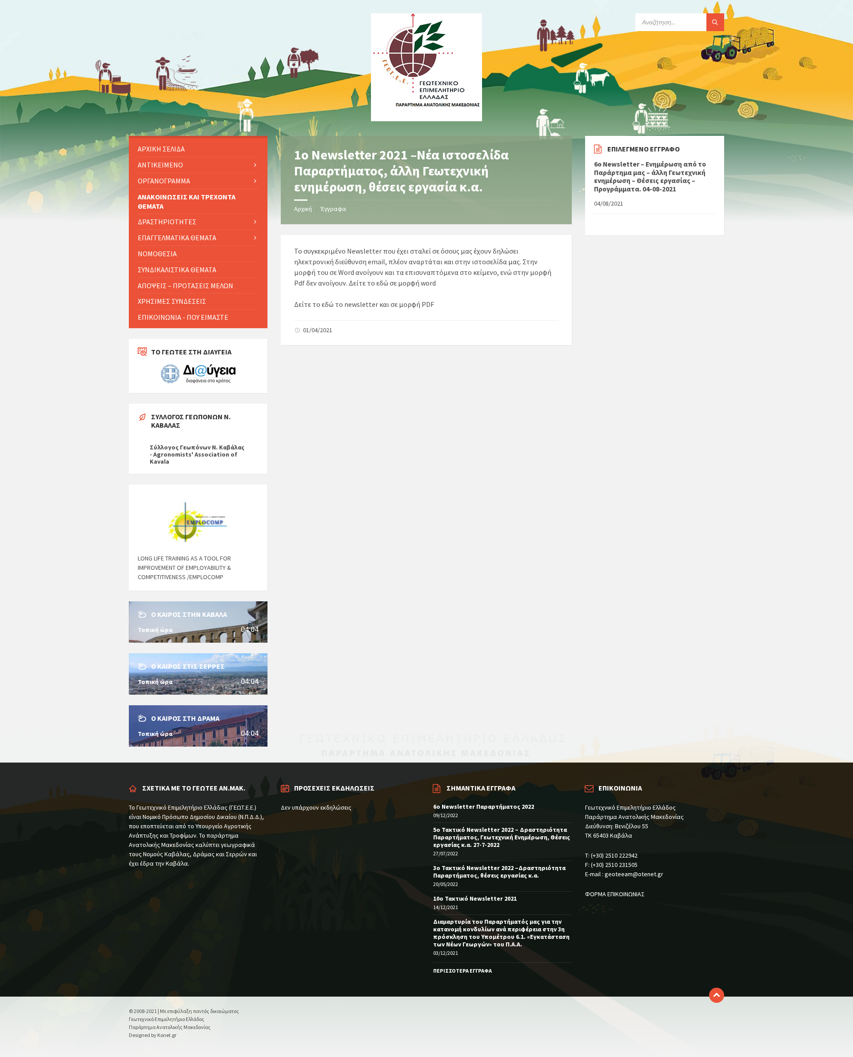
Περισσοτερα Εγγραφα (462, 970)
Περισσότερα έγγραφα (623, 222)
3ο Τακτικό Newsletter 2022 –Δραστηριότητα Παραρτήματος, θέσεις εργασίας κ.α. (499, 871)
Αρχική (303, 209)
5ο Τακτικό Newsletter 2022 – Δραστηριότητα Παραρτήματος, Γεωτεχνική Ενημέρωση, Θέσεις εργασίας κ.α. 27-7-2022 (501, 837)
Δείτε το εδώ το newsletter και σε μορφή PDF (364, 304)
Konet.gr (166, 1035)
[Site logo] (426, 118)
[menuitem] (198, 149)
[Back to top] (716, 995)
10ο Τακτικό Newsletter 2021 (475, 898)
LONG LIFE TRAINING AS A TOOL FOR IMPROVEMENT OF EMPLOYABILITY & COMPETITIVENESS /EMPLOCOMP (184, 567)
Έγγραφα (333, 209)
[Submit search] (715, 22)
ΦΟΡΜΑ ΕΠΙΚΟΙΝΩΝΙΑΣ (615, 894)
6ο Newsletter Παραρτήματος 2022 (483, 807)
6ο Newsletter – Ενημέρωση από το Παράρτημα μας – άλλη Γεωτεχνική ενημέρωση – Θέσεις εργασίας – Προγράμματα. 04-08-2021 (650, 177)
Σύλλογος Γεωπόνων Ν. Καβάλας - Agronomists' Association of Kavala (197, 454)
